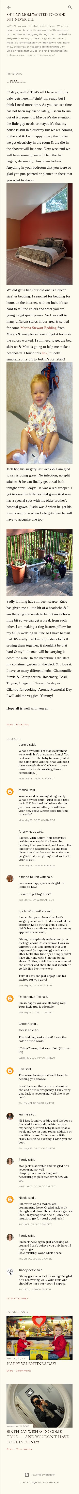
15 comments (24, 1449)
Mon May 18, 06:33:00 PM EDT (37, 820)
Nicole (23, 1198)
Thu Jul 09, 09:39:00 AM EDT (36, 1258)
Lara (22, 1069)
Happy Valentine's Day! (31, 1363)
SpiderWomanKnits (32, 911)
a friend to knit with (32, 877)
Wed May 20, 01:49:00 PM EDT (37, 1057)
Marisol (24, 790)
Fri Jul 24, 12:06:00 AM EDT (35, 1289)
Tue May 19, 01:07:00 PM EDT (36, 1012)
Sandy (23, 1160)
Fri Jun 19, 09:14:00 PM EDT (35, 1224)
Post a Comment (18, 1298)
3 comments (23, 1370)
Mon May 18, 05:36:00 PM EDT (37, 778)
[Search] (70, 6)
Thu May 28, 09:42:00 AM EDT (37, 1148)
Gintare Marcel (50, 1482)
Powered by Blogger (43, 1474)
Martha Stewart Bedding (38, 328)
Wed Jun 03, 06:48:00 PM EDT (37, 1186)
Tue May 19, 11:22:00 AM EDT (35, 985)
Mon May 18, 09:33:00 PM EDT (37, 865)
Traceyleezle (27, 1270)
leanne (23, 1114)
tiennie (23, 744)
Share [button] (9, 724)
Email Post (22, 724)
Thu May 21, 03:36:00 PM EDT (36, 1102)
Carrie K (24, 1024)
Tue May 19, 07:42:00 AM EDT (36, 899)
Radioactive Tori (30, 997)
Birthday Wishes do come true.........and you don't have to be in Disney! (37, 1437)
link (44, 353)
